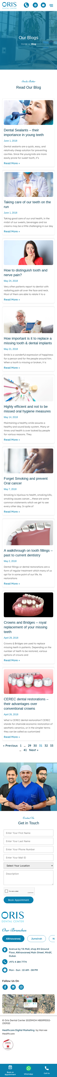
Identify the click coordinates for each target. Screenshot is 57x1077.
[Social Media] (5, 987)
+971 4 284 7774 (18, 961)
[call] (47, 1068)
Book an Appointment (10, 1073)
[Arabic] (35, 5)
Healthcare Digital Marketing (18, 1030)
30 (35, 745)
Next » (33, 750)
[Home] (9, 5)
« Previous (10, 745)
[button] (51, 5)
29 (29, 745)
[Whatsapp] (28, 1068)
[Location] (28, 1004)
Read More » (12, 163)
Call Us (47, 1073)
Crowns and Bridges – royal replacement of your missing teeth (25, 627)
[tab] (13, 938)
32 (46, 745)
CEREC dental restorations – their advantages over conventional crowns (26, 703)
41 (25, 750)
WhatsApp (28, 1074)
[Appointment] (43, 5)
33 (51, 745)
